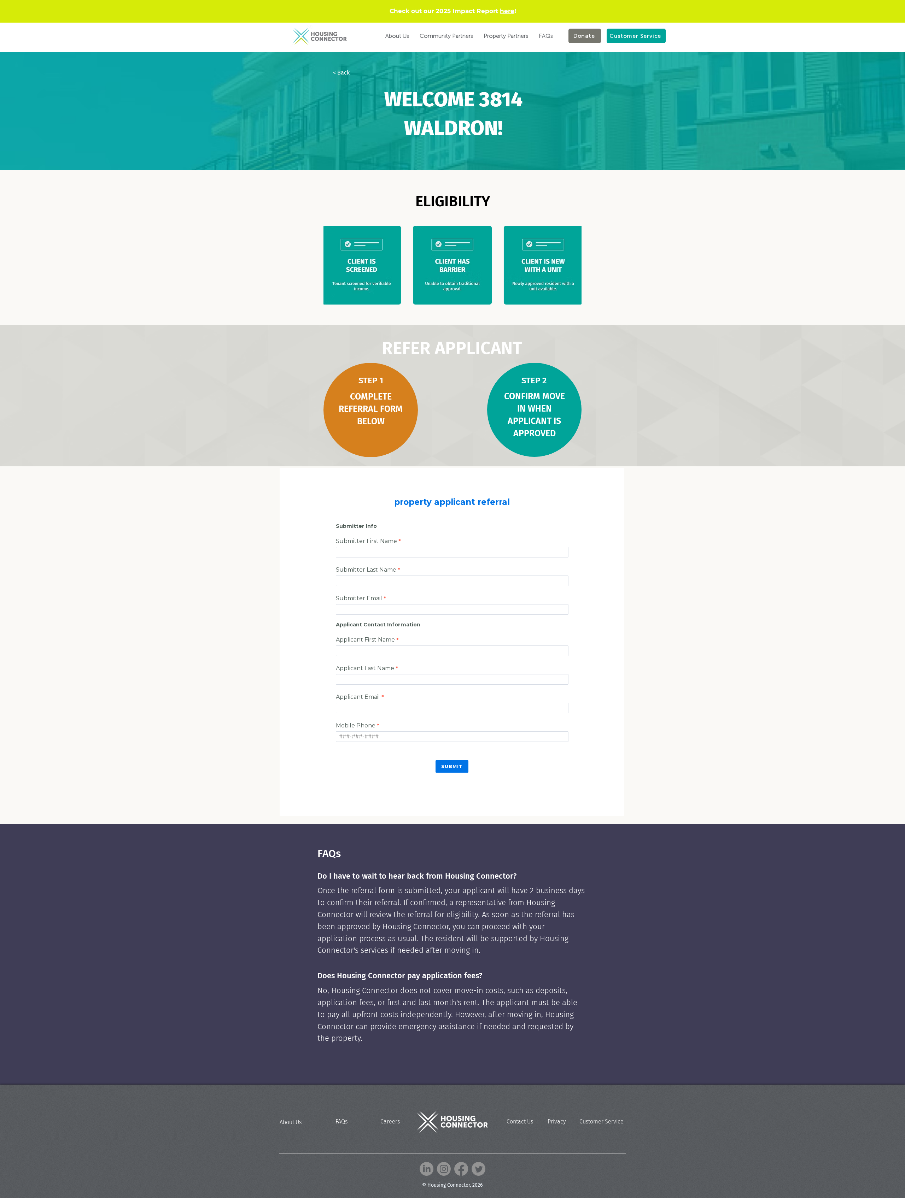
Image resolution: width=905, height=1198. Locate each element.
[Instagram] (444, 1169)
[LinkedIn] (426, 1169)
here (507, 10)
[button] (356, 73)
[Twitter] (478, 1169)
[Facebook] (461, 1169)
